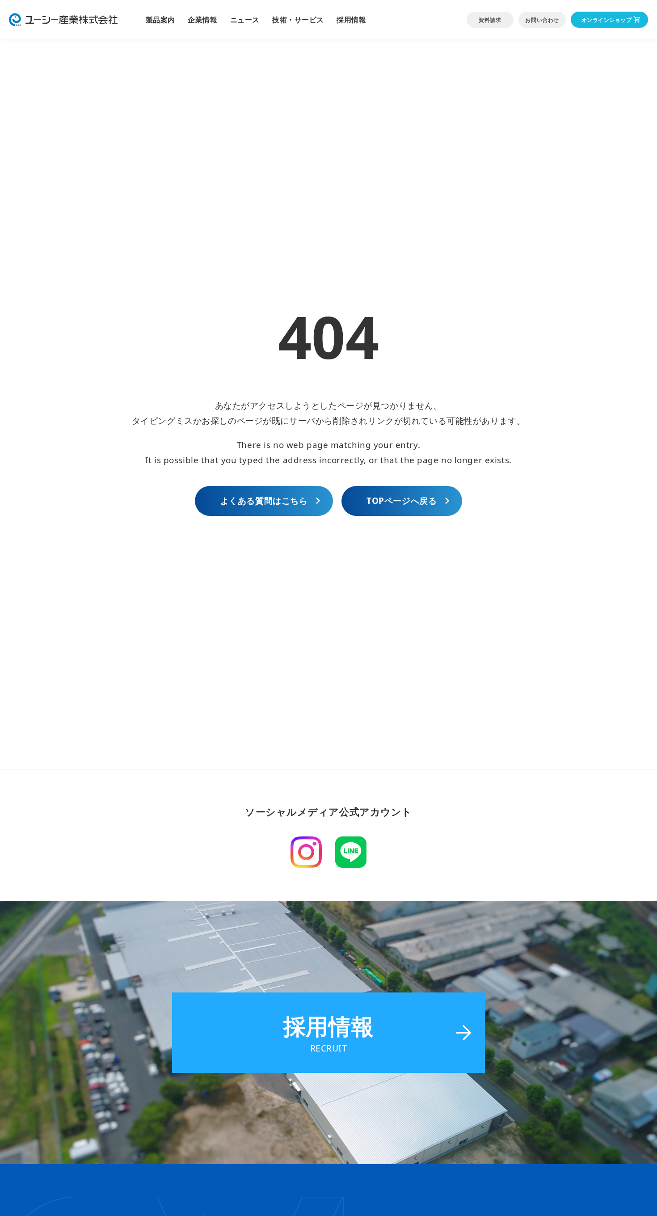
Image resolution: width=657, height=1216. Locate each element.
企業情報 (202, 19)
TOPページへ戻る (401, 501)
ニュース (245, 19)
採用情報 (351, 19)
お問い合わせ (542, 19)
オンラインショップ (606, 19)
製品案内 (160, 19)
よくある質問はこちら (264, 501)
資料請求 (490, 19)
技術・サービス (298, 19)
